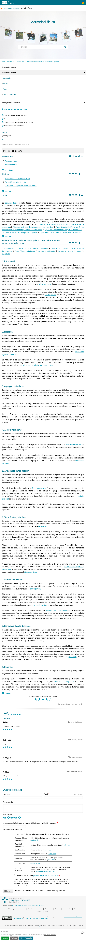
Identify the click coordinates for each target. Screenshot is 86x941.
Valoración (7, 814)
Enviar (8, 890)
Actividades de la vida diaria (15, 62)
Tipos (5, 89)
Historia (5, 83)
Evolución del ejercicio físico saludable (21, 186)
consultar (72, 656)
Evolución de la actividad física (17, 178)
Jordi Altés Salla (6, 135)
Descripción (7, 78)
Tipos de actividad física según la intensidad (63, 229)
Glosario (76, 909)
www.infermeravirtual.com (45, 871)
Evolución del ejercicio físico (16, 182)
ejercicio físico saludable (56, 610)
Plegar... (6, 693)
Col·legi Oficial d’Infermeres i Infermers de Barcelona (28, 905)
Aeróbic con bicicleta (46, 251)
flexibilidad (42, 526)
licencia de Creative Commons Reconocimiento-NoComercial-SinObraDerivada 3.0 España (47, 917)
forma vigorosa (34, 589)
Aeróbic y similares (60, 248)
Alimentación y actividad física (14, 126)
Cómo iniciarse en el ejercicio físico (15, 115)
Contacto (39, 911)
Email (63, 794)
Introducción (9, 248)
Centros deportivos (9, 94)
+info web (34, 840)
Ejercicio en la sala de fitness (70, 251)
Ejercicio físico (11, 164)
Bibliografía (17, 144)
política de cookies (49, 935)
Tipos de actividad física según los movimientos (33, 227)
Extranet (57, 909)
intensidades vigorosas (65, 681)
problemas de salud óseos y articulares (37, 365)
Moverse (30, 62)
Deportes (6, 253)
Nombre (6, 794)
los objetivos (50, 294)
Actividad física (39, 62)
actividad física (11, 203)
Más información (26, 938)
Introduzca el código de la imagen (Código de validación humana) (30, 823)
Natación (22, 248)
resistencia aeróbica (74, 444)
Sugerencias (48, 909)
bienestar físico (30, 572)
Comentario (8, 802)
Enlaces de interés (7, 144)
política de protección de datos (46, 875)
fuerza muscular (39, 488)
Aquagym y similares (39, 248)
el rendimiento (45, 284)
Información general (52, 62)
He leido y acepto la (38, 875)
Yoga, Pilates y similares (25, 251)
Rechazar (14, 938)
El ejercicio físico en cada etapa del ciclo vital (18, 122)
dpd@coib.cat (35, 863)
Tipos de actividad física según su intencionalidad (60, 232)
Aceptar (5, 938)
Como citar (25, 144)
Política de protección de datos (16, 909)
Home (3, 62)
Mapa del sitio (67, 909)
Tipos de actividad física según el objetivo (19, 232)
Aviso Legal (39, 909)
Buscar (47, 911)
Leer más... (7, 170)
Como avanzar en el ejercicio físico (15, 119)
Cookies (30, 909)
